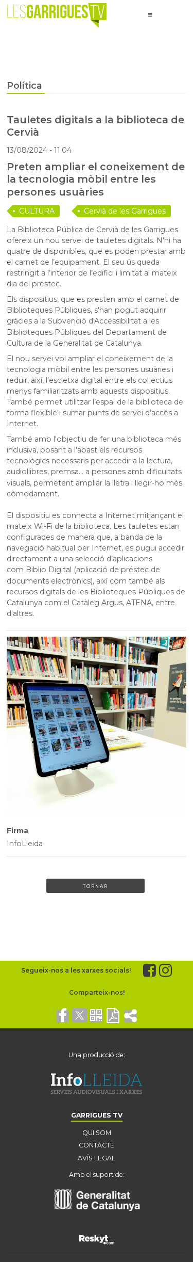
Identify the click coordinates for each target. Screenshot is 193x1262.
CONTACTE (96, 1145)
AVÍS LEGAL (96, 1158)
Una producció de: (96, 1055)
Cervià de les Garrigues (125, 211)
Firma (17, 830)
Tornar (95, 886)
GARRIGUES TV (96, 1115)
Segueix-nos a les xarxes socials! (76, 970)
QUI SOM (96, 1133)
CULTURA (37, 211)
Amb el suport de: (97, 1174)
